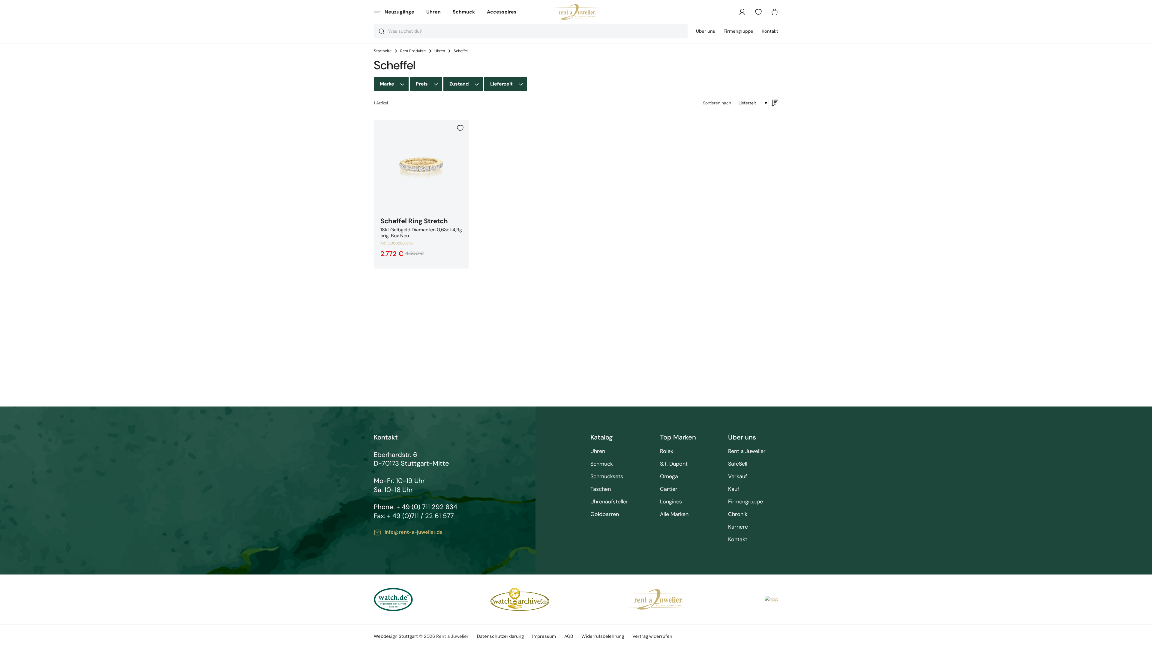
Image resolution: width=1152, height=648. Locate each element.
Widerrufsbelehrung (602, 636)
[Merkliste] (758, 12)
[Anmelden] (742, 12)
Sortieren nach (717, 103)
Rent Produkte (413, 51)
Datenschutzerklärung (500, 636)
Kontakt (770, 31)
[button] (460, 128)
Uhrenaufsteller (609, 502)
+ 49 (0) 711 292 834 (426, 506)
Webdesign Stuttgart (396, 636)
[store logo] (576, 12)
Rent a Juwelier (747, 451)
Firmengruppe (738, 31)
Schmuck (464, 12)
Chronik (737, 514)
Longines (671, 502)
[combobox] (531, 31)
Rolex (666, 451)
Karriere (738, 527)
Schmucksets (606, 476)
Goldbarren (604, 514)
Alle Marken (674, 514)
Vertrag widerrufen (652, 636)
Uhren (433, 12)
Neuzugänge (399, 12)
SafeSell (737, 464)
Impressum (544, 636)
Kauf (733, 489)
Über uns (705, 31)
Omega (669, 476)
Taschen (600, 489)
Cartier (668, 489)
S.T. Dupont (674, 464)
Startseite (383, 51)
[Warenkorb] (774, 12)
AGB (568, 636)
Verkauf (737, 476)
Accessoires (502, 12)
